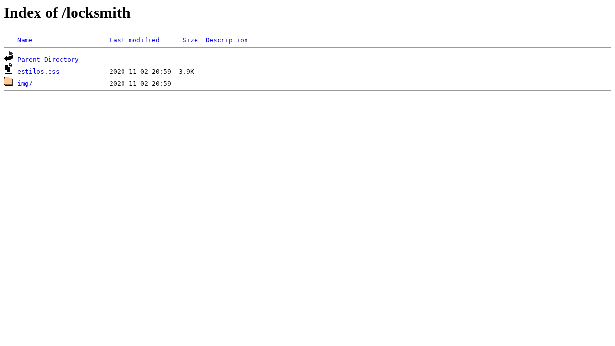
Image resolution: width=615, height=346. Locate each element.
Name (25, 40)
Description (227, 40)
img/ (25, 83)
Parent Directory (48, 59)
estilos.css (38, 71)
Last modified (135, 40)
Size (190, 40)
